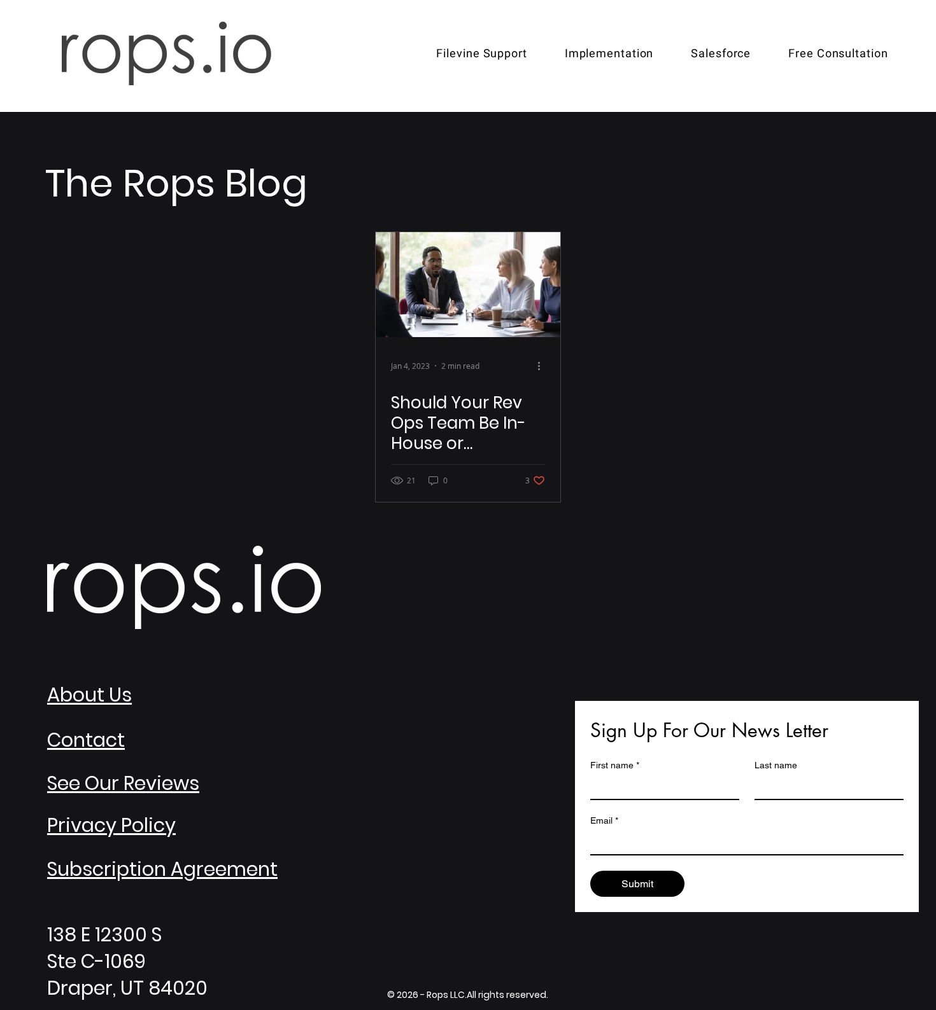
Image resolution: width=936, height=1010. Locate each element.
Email (604, 820)
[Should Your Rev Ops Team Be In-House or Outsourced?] (468, 284)
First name (614, 765)
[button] (609, 54)
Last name (776, 765)
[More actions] (543, 365)
